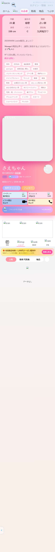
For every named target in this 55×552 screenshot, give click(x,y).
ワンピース (42, 92)
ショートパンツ (11, 101)
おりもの (9, 69)
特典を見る (47, 252)
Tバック (26, 78)
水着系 (35, 69)
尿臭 (43, 78)
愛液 (36, 64)
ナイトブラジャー (12, 78)
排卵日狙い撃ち (22, 69)
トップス (25, 97)
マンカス (25, 101)
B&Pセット (42, 73)
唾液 (35, 78)
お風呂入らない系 (20, 83)
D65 (7, 64)
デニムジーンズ (11, 97)
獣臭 (7, 83)
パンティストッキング (14, 73)
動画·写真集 (25, 259)
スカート (36, 97)
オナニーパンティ (30, 87)
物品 (38, 259)
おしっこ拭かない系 (38, 83)
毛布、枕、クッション (14, 92)
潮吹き (43, 87)
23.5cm (16, 64)
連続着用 (27, 64)
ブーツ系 (30, 73)
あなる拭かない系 (12, 87)
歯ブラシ (30, 92)
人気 (11, 259)
